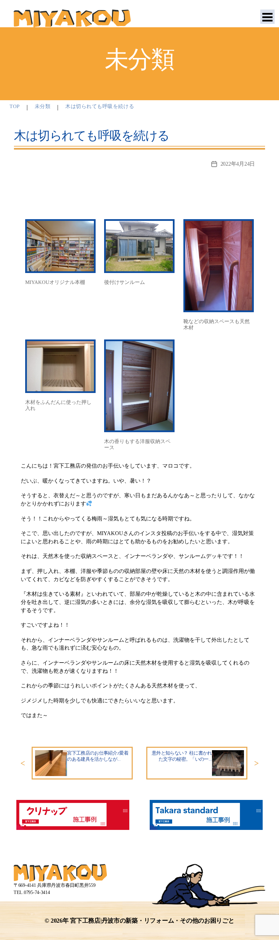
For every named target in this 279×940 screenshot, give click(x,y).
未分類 (43, 106)
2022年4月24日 (237, 164)
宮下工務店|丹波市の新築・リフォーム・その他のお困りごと (152, 920)
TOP (15, 106)
